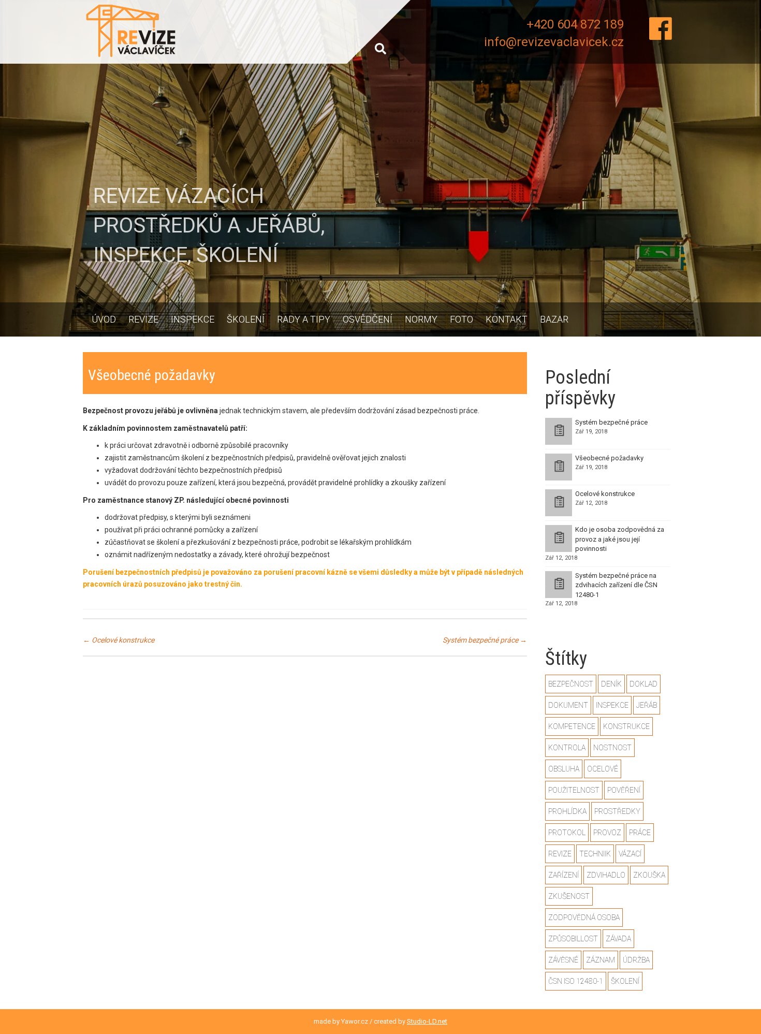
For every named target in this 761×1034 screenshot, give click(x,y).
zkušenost (569, 896)
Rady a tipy (303, 319)
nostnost (612, 748)
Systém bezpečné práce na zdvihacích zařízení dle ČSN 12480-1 (616, 585)
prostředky (617, 811)
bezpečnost (570, 684)
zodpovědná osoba (584, 917)
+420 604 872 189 (575, 24)
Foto (461, 319)
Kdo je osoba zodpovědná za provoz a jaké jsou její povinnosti (619, 539)
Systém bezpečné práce (485, 640)
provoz (607, 832)
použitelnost (573, 790)
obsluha (563, 769)
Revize (143, 319)
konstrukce (626, 726)
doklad (643, 684)
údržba (636, 960)
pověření (623, 790)
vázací (630, 854)
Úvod (104, 319)
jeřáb (646, 705)
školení (625, 981)
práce (640, 832)
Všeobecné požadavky (609, 458)
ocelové (602, 769)
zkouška (649, 875)
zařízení (563, 875)
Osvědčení (367, 319)
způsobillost (573, 939)
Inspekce (192, 319)
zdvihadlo (606, 875)
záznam (600, 960)
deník (611, 684)
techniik (595, 854)
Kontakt (507, 319)
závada (618, 939)
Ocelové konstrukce (118, 640)
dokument (568, 705)
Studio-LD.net (427, 1021)
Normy (421, 319)
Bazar (554, 319)
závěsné (563, 960)
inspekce (612, 705)
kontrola (567, 748)
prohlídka (567, 811)
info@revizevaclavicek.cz (554, 42)
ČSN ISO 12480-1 (575, 981)
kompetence (571, 726)
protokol (567, 832)
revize (560, 854)
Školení (246, 319)
